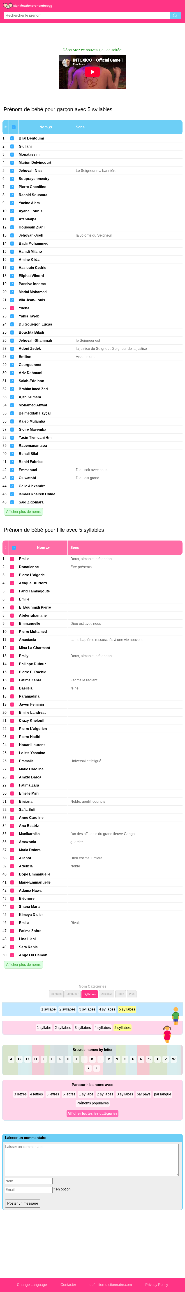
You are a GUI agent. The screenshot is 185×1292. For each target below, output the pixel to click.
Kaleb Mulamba (32, 421)
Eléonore (27, 898)
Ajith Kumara (30, 397)
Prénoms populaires (92, 1103)
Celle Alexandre (32, 486)
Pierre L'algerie (32, 575)
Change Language (32, 1285)
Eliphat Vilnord (31, 276)
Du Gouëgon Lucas (35, 324)
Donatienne (29, 567)
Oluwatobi (27, 478)
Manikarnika (29, 834)
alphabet (56, 993)
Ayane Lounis (30, 211)
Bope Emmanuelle (34, 874)
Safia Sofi (27, 809)
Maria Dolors (30, 850)
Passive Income (32, 284)
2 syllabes (67, 1009)
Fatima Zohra (30, 931)
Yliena (24, 308)
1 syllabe (48, 1009)
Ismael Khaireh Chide (37, 494)
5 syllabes (127, 1009)
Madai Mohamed (33, 292)
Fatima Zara (29, 785)
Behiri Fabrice (31, 462)
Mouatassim (29, 154)
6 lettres (69, 1094)
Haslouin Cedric (32, 268)
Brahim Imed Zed (33, 389)
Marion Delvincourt (35, 162)
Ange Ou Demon (33, 955)
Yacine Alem (29, 203)
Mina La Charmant (34, 648)
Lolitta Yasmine (32, 753)
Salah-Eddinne (31, 381)
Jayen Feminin (31, 704)
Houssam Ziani (31, 227)
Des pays (106, 993)
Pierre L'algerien (33, 729)
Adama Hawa (30, 890)
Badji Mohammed (34, 243)
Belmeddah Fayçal (35, 413)
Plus (131, 993)
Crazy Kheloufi (31, 720)
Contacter (68, 1285)
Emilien (25, 357)
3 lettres (20, 1094)
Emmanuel (28, 470)
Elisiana (25, 801)
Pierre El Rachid (32, 672)
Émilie (24, 599)
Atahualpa (27, 219)
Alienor (25, 858)
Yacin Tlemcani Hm (35, 437)
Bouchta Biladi (31, 332)
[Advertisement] (92, 35)
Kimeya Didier (31, 915)
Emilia (24, 923)
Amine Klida (29, 260)
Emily (23, 656)
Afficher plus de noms (23, 512)
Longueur (73, 993)
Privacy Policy (156, 1285)
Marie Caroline (31, 769)
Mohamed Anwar (33, 405)
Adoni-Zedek (30, 348)
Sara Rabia (28, 947)
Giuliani (25, 146)
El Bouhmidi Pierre (35, 607)
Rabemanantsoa (33, 446)
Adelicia (26, 866)
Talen (120, 993)
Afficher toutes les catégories (92, 1113)
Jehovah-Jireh (31, 235)
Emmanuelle (29, 623)
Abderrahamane (33, 615)
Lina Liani (27, 939)
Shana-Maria (29, 907)
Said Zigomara (31, 502)
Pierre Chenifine (32, 187)
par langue (162, 1094)
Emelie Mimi (29, 793)
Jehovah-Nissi (31, 171)
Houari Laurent (32, 745)
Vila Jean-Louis (32, 300)
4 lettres (36, 1094)
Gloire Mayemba (32, 429)
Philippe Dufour (32, 664)
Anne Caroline (31, 818)
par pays (143, 1094)
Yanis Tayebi (29, 316)
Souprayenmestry (34, 179)
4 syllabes (107, 1009)
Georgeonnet (30, 365)
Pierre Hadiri (29, 737)
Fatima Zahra (30, 680)
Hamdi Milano (30, 251)
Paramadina (29, 696)
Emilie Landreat (32, 712)
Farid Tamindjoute (34, 591)
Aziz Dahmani (30, 373)
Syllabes (90, 994)
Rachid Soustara (33, 195)
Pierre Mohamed (33, 632)
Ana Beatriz (29, 826)
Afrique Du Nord (33, 583)
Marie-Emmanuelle (35, 882)
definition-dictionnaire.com (111, 1285)
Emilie (24, 559)
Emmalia (26, 761)
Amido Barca (30, 777)
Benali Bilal (28, 454)
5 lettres (52, 1094)
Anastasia (27, 640)
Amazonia (27, 842)
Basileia (25, 688)
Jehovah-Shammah (35, 340)
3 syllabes (87, 1009)
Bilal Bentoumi (31, 138)
